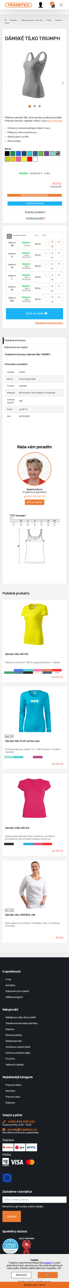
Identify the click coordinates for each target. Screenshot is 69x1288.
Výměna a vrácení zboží (18, 1047)
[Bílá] (35, 159)
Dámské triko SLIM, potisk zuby (22, 741)
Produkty (13, 20)
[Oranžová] (47, 670)
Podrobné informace (15, 340)
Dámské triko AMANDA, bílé (20, 914)
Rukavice (10, 1102)
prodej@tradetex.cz (22, 1129)
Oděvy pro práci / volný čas (32, 20)
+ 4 (57, 672)
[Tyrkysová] (29, 153)
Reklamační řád (14, 1041)
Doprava (10, 1029)
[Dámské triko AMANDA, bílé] (34, 885)
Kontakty (10, 985)
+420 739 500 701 (35, 496)
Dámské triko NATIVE (16, 654)
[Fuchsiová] (38, 757)
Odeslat (12, 1216)
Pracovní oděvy (14, 1085)
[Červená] (29, 159)
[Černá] (7, 153)
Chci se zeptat (34, 502)
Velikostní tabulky (15, 1064)
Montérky (10, 1091)
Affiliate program (14, 997)
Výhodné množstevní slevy (34, 195)
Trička (49, 20)
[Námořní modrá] (24, 153)
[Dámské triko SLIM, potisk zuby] (34, 711)
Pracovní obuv (13, 1097)
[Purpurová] (18, 159)
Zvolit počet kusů (35, 203)
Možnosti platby (14, 1035)
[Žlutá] (12, 159)
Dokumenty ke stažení (16, 347)
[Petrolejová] (18, 672)
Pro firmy (10, 1058)
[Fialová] (46, 153)
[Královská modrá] (18, 153)
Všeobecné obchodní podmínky (22, 1023)
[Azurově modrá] (35, 153)
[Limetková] (7, 159)
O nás (8, 979)
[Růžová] (38, 844)
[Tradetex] (18, 4)
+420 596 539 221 (21, 1121)
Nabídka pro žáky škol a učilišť (21, 1017)
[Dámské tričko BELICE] (34, 798)
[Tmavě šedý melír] (57, 153)
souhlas (47, 1262)
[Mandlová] (38, 672)
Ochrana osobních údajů (18, 1053)
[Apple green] (41, 153)
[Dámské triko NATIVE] (34, 624)
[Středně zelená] (12, 153)
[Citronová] (24, 159)
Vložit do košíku (35, 313)
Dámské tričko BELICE (17, 828)
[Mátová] (52, 153)
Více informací (54, 120)
